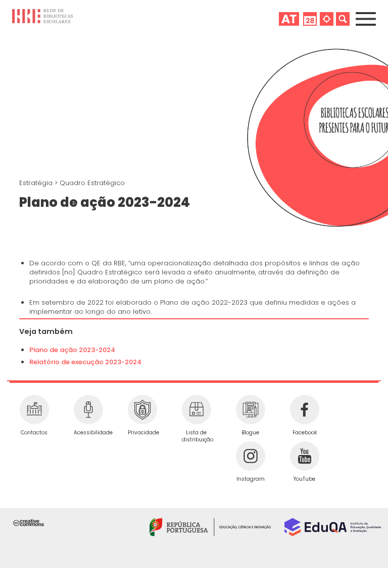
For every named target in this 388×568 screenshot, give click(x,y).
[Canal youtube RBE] (304, 456)
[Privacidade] (142, 409)
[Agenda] (310, 19)
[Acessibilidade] (88, 409)
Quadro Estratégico (92, 183)
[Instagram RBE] (250, 456)
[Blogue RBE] (250, 409)
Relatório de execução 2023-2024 (85, 362)
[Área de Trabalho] (289, 19)
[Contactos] (34, 409)
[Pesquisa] (343, 19)
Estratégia (37, 183)
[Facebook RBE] (304, 409)
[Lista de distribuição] (196, 409)
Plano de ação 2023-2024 (72, 350)
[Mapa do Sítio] (326, 19)
